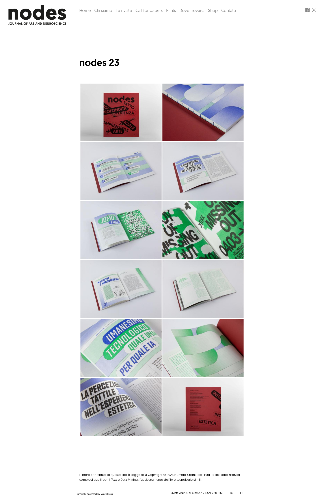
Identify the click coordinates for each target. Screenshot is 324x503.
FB (241, 493)
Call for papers (149, 10)
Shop (213, 10)
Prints (171, 10)
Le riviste (124, 10)
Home (85, 10)
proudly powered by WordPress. (95, 494)
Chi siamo (103, 10)
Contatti (228, 10)
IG (231, 493)
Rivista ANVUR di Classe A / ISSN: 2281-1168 (197, 493)
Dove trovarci (192, 10)
